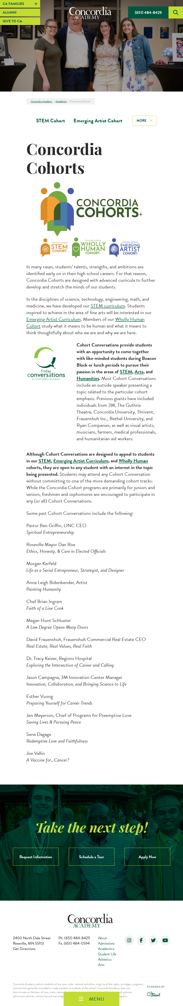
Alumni (10, 12)
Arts (139, 371)
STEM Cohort (50, 120)
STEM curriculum (108, 305)
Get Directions (24, 949)
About (102, 938)
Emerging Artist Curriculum (53, 319)
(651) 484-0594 (74, 943)
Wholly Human (133, 460)
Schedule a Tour (91, 857)
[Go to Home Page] (91, 12)
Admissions (106, 943)
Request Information (35, 857)
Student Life (107, 954)
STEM (126, 371)
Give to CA (12, 21)
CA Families (13, 3)
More (142, 120)
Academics (106, 949)
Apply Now (147, 857)
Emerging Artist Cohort (97, 120)
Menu (96, 999)
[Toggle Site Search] (175, 12)
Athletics (105, 959)
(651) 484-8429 (148, 12)
